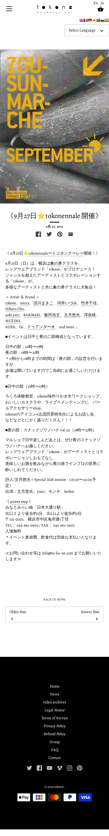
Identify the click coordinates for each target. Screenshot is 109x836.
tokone (10, 303)
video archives (54, 702)
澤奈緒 (90, 315)
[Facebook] (39, 767)
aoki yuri (12, 315)
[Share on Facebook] (38, 234)
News (54, 694)
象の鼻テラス (62, 263)
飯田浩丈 (52, 315)
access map (19, 501)
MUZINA (12, 320)
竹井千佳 (89, 303)
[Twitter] (29, 767)
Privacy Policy (55, 726)
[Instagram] (69, 767)
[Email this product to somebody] (70, 234)
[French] (86, 21)
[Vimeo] (59, 767)
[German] (90, 21)
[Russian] (103, 21)
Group (54, 741)
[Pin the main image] (59, 234)
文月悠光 (72, 315)
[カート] (100, 9)
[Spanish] (107, 21)
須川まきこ (43, 303)
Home (55, 686)
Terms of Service (54, 718)
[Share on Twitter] (49, 234)
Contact (54, 757)
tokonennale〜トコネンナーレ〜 (56, 253)
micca (24, 303)
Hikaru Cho (14, 308)
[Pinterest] (79, 767)
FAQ (54, 749)
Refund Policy (55, 733)
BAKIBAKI (31, 315)
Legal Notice (54, 710)
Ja (102, 3)
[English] (81, 21)
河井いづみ (67, 303)
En (95, 3)
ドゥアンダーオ (41, 326)
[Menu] (9, 10)
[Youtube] (49, 767)
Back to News (54, 600)
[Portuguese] (98, 21)
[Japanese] (94, 21)
